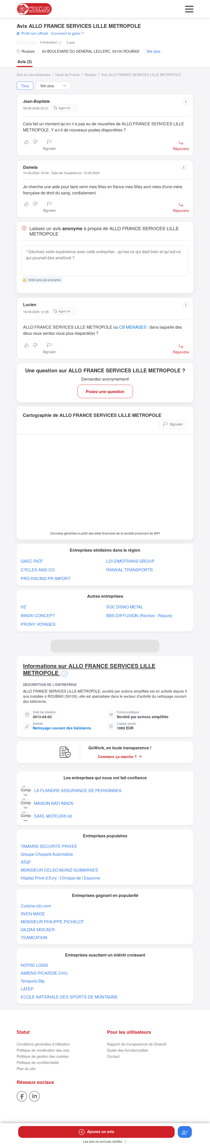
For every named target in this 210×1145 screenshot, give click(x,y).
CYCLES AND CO (38, 569)
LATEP (27, 988)
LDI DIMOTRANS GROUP (130, 561)
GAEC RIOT (32, 561)
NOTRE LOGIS (34, 965)
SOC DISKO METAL (124, 606)
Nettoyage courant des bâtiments (62, 727)
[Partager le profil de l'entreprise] (153, 646)
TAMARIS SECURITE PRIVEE (49, 846)
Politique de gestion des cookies (43, 1056)
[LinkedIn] (34, 1095)
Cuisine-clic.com (36, 905)
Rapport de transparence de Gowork (136, 1044)
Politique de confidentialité (38, 1062)
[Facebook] (22, 1095)
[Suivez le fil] (185, 1132)
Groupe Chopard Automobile (47, 854)
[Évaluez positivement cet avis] (26, 145)
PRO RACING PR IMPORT (45, 578)
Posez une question (105, 391)
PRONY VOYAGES (38, 624)
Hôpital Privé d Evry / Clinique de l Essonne (60, 877)
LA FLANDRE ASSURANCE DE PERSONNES (78, 790)
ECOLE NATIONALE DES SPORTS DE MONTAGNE (69, 996)
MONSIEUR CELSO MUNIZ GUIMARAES (59, 870)
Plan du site (26, 1068)
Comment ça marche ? (117, 756)
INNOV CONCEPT (38, 615)
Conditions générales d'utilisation (43, 1044)
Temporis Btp (33, 981)
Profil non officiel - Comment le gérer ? (52, 33)
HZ (23, 606)
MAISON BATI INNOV (54, 803)
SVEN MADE (33, 913)
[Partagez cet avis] (186, 101)
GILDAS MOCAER (38, 929)
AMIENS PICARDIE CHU (44, 973)
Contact (113, 1056)
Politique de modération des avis (43, 1050)
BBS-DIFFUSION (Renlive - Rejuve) (139, 615)
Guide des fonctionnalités (127, 1050)
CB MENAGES (132, 327)
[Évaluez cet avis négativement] (35, 145)
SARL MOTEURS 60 (53, 816)
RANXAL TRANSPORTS (129, 569)
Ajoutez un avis (100, 1131)
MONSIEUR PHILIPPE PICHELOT (52, 921)
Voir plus (153, 51)
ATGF (26, 862)
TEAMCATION (34, 937)
